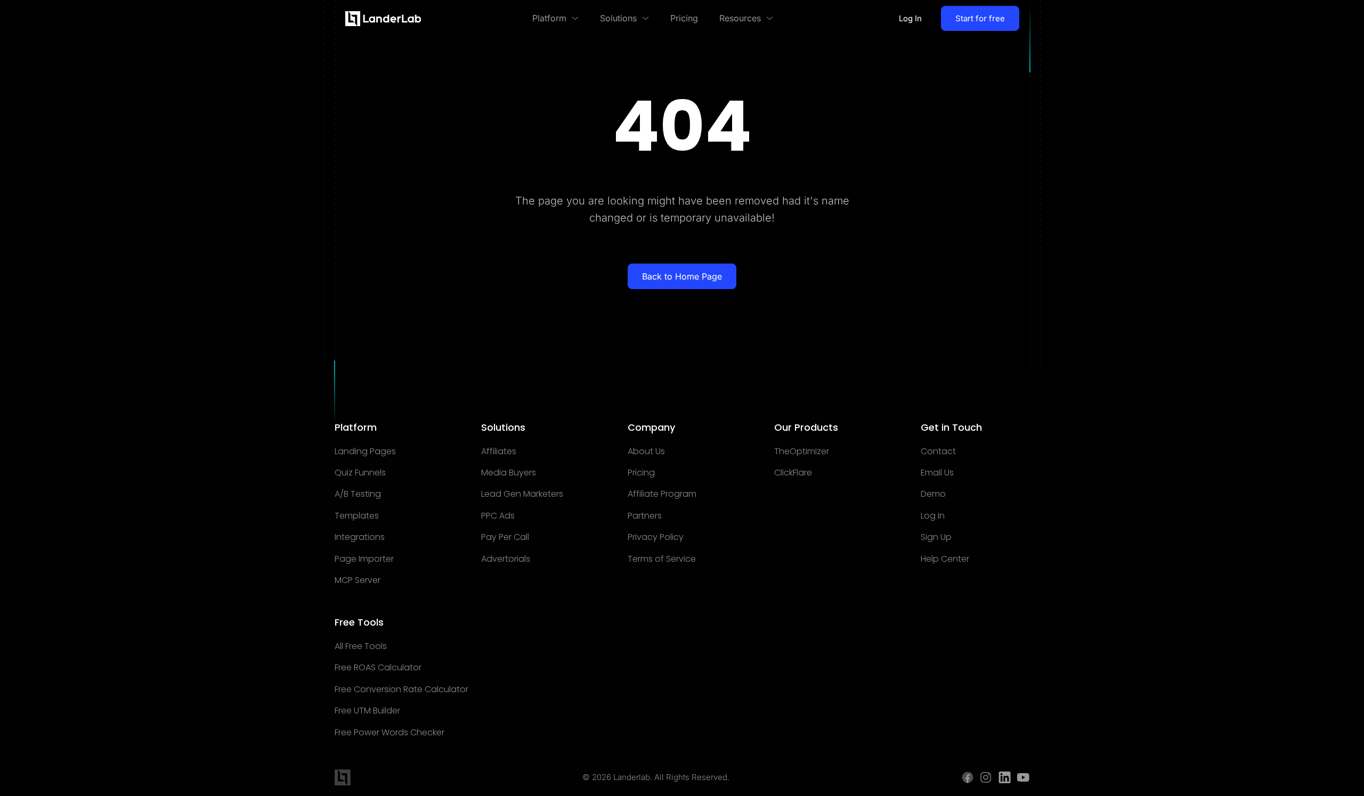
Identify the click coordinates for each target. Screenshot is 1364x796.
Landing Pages (365, 451)
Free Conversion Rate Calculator (401, 689)
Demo (933, 494)
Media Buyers (508, 473)
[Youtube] (1023, 777)
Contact (938, 451)
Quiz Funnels (360, 473)
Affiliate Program (662, 494)
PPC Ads (498, 516)
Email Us (937, 473)
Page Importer (364, 559)
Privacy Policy (656, 537)
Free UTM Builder (367, 711)
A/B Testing (358, 494)
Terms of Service (662, 559)
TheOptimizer (801, 451)
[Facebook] (967, 777)
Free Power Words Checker (389, 732)
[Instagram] (986, 777)
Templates (357, 516)
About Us (646, 451)
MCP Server (357, 580)
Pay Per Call (505, 537)
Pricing (641, 473)
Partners (645, 516)
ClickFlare (793, 473)
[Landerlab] (383, 18)
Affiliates (498, 451)
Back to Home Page (682, 276)
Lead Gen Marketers (522, 494)
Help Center (945, 559)
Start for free (980, 18)
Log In (910, 18)
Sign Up (936, 537)
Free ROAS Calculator (378, 667)
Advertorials (505, 559)
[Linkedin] (1004, 777)
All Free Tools (361, 646)
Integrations (360, 537)
